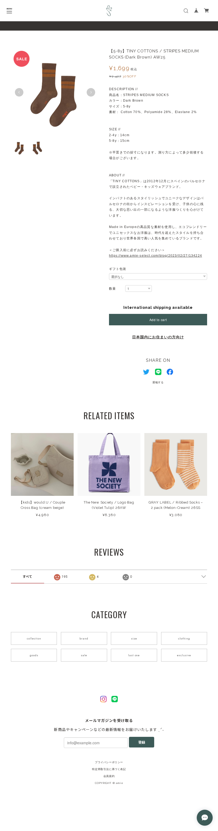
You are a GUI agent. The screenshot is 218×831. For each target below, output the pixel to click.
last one (134, 655)
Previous (19, 92)
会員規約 (109, 776)
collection (34, 638)
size (134, 638)
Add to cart (158, 319)
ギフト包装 (117, 269)
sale (84, 655)
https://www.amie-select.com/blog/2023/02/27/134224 (155, 255)
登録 (141, 742)
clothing (184, 638)
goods (34, 655)
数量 (112, 288)
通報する (158, 382)
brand (83, 638)
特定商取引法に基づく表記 (109, 769)
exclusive (184, 655)
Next (91, 92)
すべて (28, 576)
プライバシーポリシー (109, 762)
